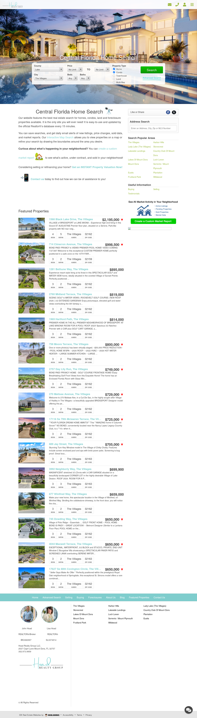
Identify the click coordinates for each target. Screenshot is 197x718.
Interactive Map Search (60, 137)
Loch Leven (158, 159)
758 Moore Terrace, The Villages (68, 344)
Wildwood (157, 176)
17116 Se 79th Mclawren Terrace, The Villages (75, 419)
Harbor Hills (158, 142)
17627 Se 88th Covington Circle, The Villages (75, 568)
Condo (119, 72)
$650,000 (114, 519)
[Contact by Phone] (177, 4)
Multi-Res (120, 82)
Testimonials (133, 193)
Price (69, 65)
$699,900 (117, 469)
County (37, 65)
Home (119, 69)
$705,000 (114, 444)
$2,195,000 (113, 219)
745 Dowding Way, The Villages (68, 518)
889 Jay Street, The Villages (66, 444)
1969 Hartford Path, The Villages (69, 319)
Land (118, 79)
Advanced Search (152, 77)
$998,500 (114, 244)
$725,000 (114, 419)
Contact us (37, 179)
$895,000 (117, 269)
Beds (69, 74)
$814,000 (117, 319)
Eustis (131, 172)
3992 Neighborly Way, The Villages (70, 469)
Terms (79, 715)
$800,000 (114, 344)
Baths (83, 74)
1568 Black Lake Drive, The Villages (71, 219)
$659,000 (117, 494)
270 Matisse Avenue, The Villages (69, 394)
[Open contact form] (169, 4)
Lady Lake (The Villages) (139, 146)
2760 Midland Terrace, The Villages (70, 294)
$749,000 (114, 369)
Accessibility (68, 715)
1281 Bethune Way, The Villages (68, 269)
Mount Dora (133, 163)
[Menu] (192, 4)
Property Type (119, 65)
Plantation (157, 172)
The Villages (133, 142)
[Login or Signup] (184, 4)
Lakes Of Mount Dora (138, 159)
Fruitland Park (134, 176)
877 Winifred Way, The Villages (68, 494)
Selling (156, 189)
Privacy (89, 715)
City (36, 74)
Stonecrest (158, 146)
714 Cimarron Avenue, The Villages (70, 244)
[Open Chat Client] (189, 710)
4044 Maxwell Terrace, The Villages (70, 543)
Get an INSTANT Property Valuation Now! (97, 167)
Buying (131, 189)
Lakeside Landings (136, 150)
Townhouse (121, 75)
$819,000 (117, 294)
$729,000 (114, 394)
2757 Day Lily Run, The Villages (68, 369)
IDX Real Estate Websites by (31, 715)
